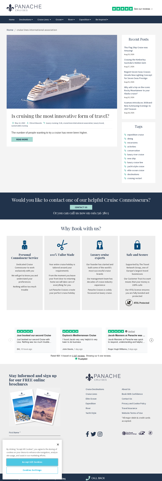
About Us (126, 389)
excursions (132, 142)
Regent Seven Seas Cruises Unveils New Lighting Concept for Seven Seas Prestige (138, 75)
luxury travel (99, 123)
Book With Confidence (132, 394)
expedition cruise (135, 134)
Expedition (84, 19)
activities (131, 146)
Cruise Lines (43, 19)
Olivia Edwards (35, 123)
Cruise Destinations (95, 389)
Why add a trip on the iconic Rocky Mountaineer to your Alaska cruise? (137, 90)
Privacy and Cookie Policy (134, 403)
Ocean (59, 19)
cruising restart (134, 178)
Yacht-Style (91, 413)
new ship (131, 158)
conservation (133, 150)
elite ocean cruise (135, 170)
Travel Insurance (129, 408)
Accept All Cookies (32, 462)
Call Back (98, 478)
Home (12, 19)
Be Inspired (101, 19)
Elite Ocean (91, 398)
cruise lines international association (78, 123)
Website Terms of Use (132, 413)
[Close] (57, 444)
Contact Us (81, 207)
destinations (133, 174)
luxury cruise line (135, 162)
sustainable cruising (19, 125)
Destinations (25, 19)
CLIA (60, 123)
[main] (32, 459)
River (70, 19)
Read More (22, 139)
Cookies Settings (32, 470)
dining (130, 138)
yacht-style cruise (135, 166)
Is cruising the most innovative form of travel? (60, 116)
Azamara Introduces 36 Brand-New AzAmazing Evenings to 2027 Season (138, 105)
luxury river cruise (135, 154)
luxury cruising (52, 123)
